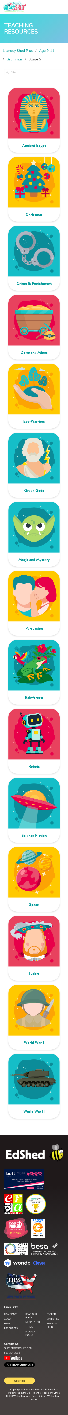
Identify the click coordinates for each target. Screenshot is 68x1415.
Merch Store (33, 1322)
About (8, 1318)
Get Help (19, 1380)
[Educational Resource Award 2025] (13, 1213)
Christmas (34, 214)
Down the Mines (34, 352)
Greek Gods (34, 490)
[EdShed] (34, 1153)
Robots (34, 766)
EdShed (51, 1314)
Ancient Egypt (34, 145)
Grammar (14, 59)
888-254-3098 (12, 1352)
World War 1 (34, 1042)
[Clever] (39, 1263)
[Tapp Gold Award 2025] (35, 1213)
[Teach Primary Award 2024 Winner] (16, 1238)
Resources (11, 1328)
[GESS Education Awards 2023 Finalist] (16, 1254)
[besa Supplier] (45, 1254)
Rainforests (34, 697)
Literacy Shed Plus (18, 50)
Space (34, 904)
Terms (29, 1327)
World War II (34, 1111)
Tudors (34, 973)
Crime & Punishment (34, 283)
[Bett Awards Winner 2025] (24, 1189)
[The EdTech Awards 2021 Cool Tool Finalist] (38, 1237)
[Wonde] (17, 1266)
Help (7, 1323)
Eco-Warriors (34, 421)
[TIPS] (21, 1299)
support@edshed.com (18, 1348)
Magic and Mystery (34, 559)
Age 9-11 (46, 50)
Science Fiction (34, 835)
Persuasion (34, 628)
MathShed (53, 1318)
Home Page (10, 1314)
